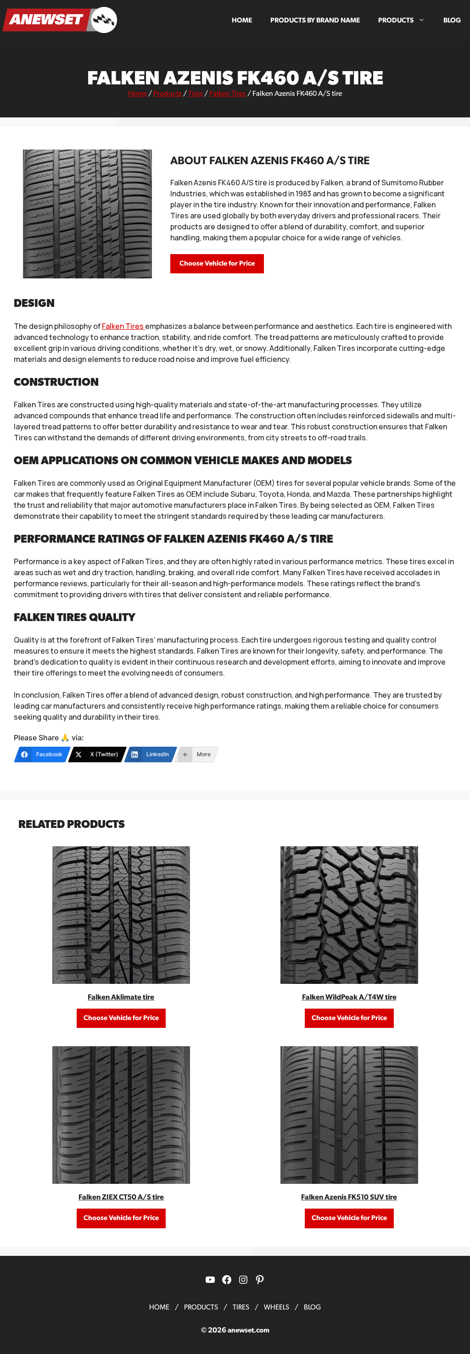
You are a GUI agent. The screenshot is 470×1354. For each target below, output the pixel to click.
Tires (195, 93)
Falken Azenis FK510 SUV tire (349, 1197)
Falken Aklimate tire (121, 997)
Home (242, 20)
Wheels (276, 1307)
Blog (452, 20)
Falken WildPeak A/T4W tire (349, 997)
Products (396, 20)
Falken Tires (227, 93)
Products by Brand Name (315, 20)
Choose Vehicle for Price (217, 263)
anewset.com (248, 1330)
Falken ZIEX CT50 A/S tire (121, 1197)
